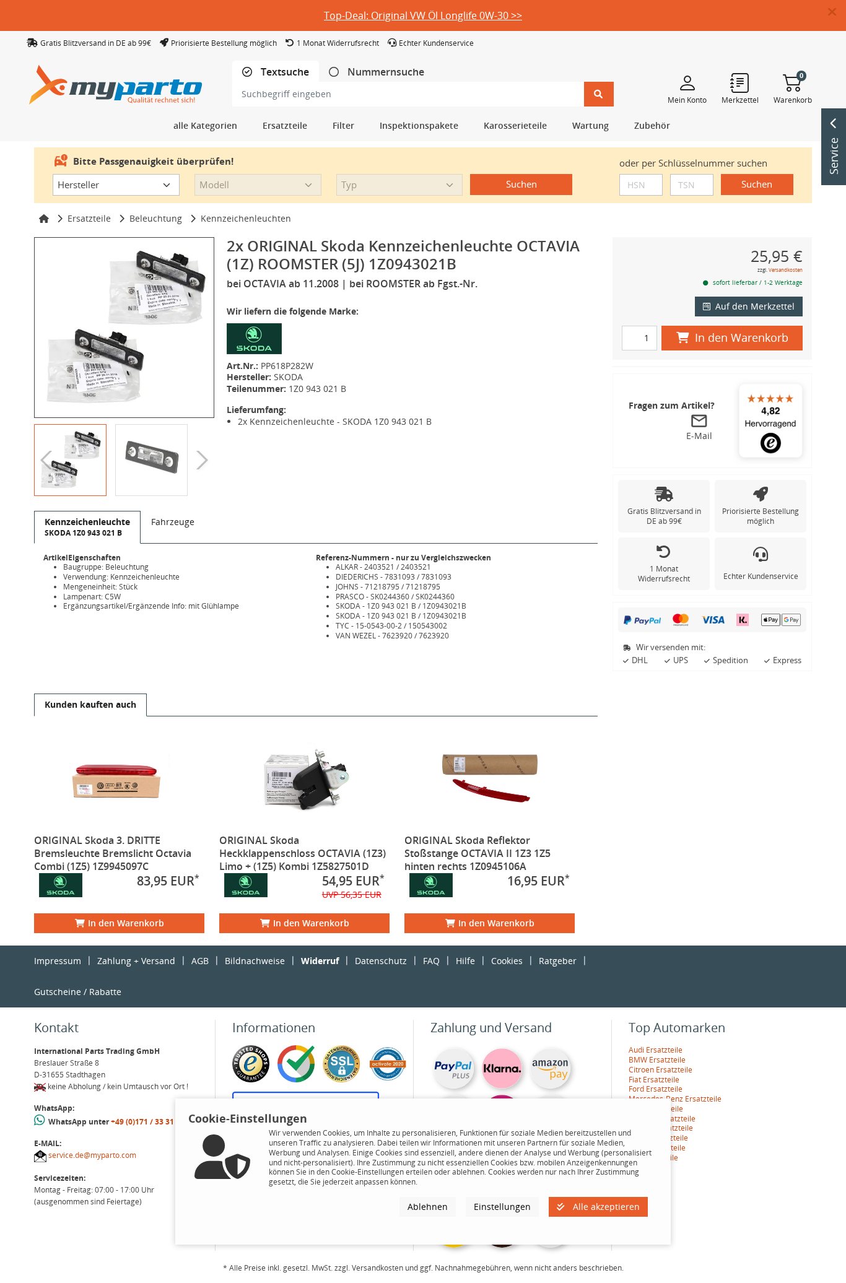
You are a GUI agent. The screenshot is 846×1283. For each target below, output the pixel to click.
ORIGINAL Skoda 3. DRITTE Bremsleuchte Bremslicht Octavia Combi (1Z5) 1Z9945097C (112, 853)
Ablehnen (428, 1206)
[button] (837, 12)
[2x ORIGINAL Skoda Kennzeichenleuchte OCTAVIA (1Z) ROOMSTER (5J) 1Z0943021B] (124, 327)
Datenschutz (381, 961)
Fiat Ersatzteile (654, 1079)
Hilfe (465, 961)
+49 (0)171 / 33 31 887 (150, 1121)
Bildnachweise (255, 961)
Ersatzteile (89, 218)
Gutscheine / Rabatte (77, 992)
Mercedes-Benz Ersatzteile (675, 1099)
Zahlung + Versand (136, 961)
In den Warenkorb (126, 923)
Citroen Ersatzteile (660, 1069)
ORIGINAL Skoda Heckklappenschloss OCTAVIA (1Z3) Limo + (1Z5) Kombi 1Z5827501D (302, 853)
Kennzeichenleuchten (246, 218)
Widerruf (320, 961)
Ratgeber (558, 961)
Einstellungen (502, 1206)
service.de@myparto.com (92, 1155)
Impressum (57, 961)
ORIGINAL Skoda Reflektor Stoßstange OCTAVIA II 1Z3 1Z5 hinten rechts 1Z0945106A (477, 853)
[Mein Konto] (687, 82)
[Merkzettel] (740, 82)
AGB (200, 961)
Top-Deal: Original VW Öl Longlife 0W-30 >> (423, 15)
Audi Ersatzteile (655, 1050)
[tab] (275, 72)
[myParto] (116, 81)
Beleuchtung (155, 218)
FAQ (431, 961)
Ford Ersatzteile (655, 1089)
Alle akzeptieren (605, 1206)
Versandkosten (786, 269)
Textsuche (283, 72)
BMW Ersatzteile (657, 1060)
